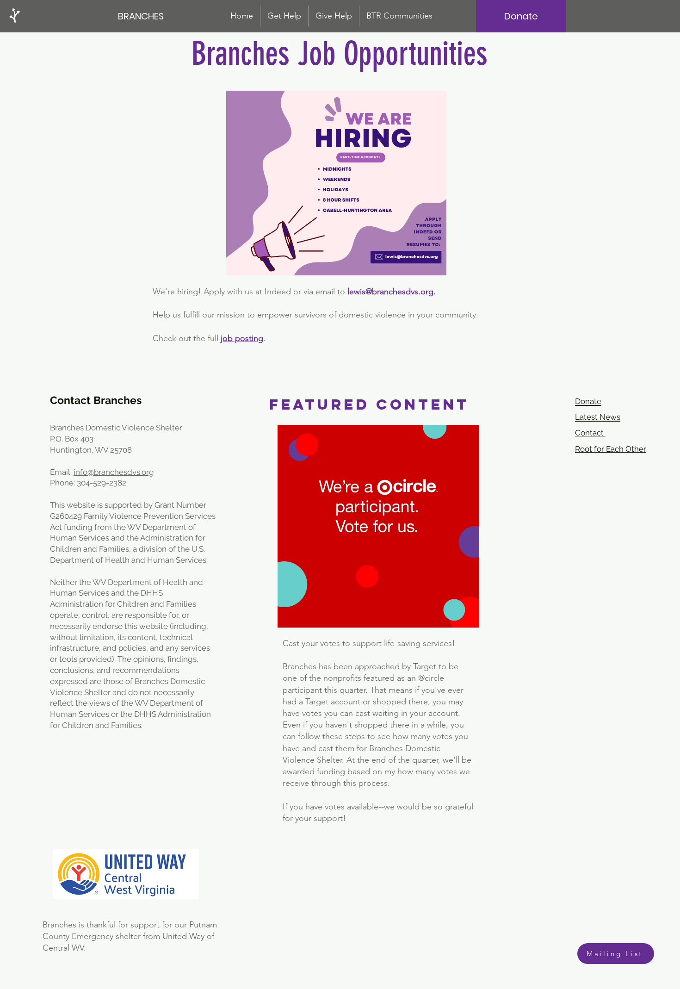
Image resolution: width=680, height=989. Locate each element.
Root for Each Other (610, 449)
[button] (399, 16)
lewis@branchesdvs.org (390, 291)
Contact (590, 432)
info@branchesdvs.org (114, 472)
